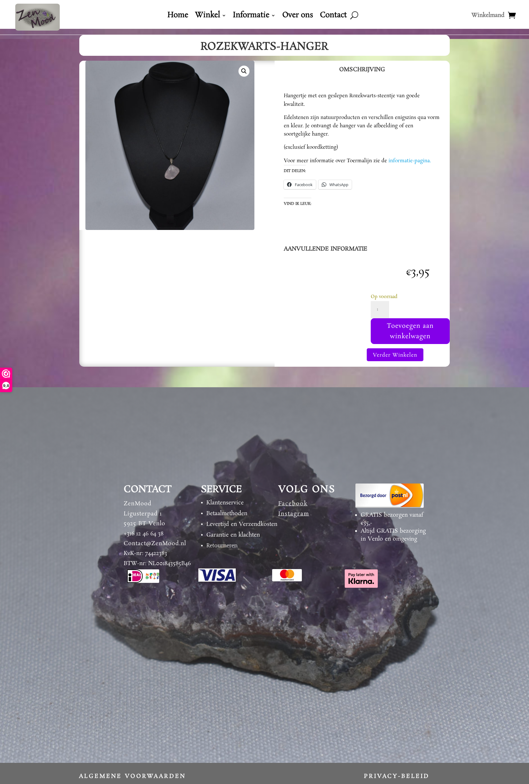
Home (177, 16)
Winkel (207, 16)
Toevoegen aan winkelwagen (410, 331)
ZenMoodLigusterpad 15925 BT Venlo (144, 514)
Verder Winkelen (395, 355)
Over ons (297, 16)
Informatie (251, 16)
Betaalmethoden (226, 514)
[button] (243, 71)
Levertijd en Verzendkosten (241, 524)
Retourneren (222, 546)
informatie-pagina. (409, 160)
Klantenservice (225, 503)
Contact (333, 16)
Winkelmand (488, 16)
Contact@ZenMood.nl (155, 544)
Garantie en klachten (233, 535)
